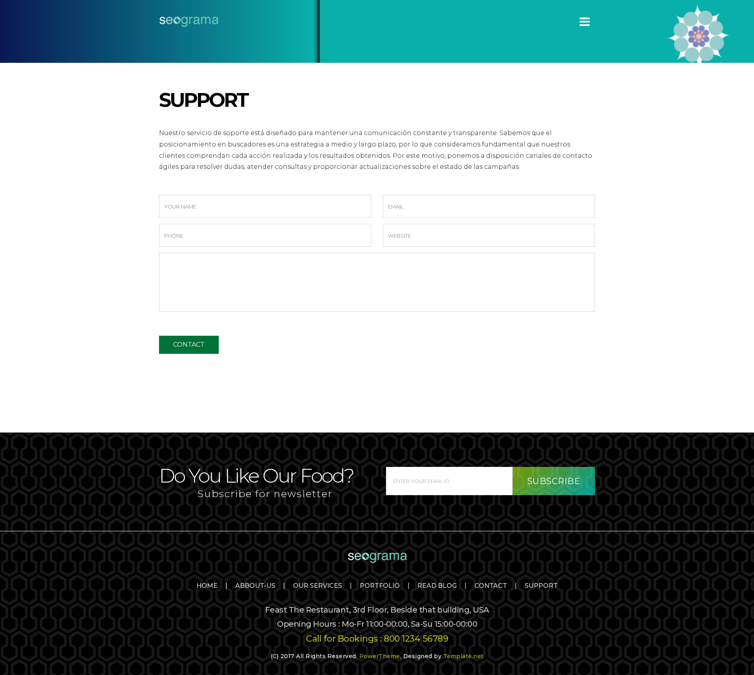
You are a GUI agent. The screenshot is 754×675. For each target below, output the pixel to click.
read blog (437, 585)
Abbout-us (255, 585)
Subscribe (553, 481)
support (541, 585)
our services (317, 585)
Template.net (463, 656)
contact (490, 585)
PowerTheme (379, 656)
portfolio (380, 585)
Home (207, 585)
